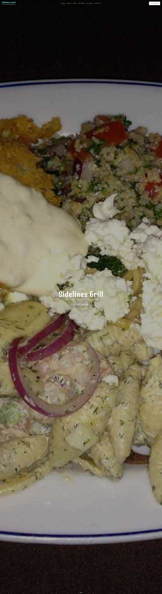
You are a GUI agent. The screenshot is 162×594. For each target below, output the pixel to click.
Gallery (89, 3)
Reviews (82, 3)
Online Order (154, 3)
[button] (79, 592)
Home (63, 3)
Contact (97, 3)
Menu (75, 3)
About (69, 3)
